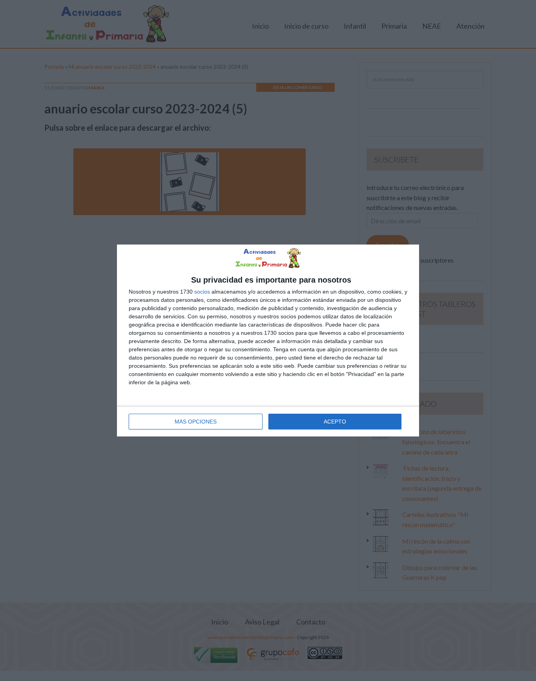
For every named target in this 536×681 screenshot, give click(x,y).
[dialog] (268, 340)
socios (202, 291)
